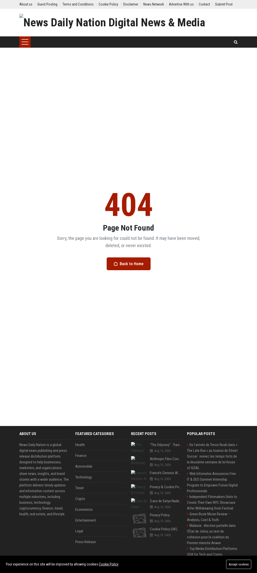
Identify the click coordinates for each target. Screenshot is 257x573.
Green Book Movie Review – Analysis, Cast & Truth (208, 517)
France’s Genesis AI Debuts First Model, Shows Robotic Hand (166, 473)
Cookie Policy (108, 564)
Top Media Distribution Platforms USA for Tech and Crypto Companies (212, 554)
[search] (236, 42)
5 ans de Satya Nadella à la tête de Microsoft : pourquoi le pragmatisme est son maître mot (166, 501)
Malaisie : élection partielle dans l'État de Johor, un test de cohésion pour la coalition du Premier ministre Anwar (211, 534)
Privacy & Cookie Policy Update (166, 487)
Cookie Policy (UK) (163, 529)
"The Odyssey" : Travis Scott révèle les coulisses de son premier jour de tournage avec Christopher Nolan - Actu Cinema (166, 445)
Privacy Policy (160, 515)
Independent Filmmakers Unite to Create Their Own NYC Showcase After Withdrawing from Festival (212, 502)
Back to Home (132, 263)
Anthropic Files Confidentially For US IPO (166, 459)
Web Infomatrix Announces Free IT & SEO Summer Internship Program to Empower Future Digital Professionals (212, 482)
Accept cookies (239, 564)
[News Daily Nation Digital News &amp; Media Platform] (128, 22)
